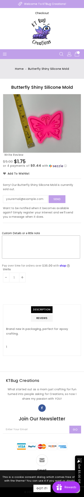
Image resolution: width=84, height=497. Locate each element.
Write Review (13, 155)
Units (7, 269)
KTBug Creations (22, 380)
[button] (42, 166)
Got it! (42, 488)
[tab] (42, 309)
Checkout (42, 13)
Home (19, 69)
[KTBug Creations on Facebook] (42, 408)
